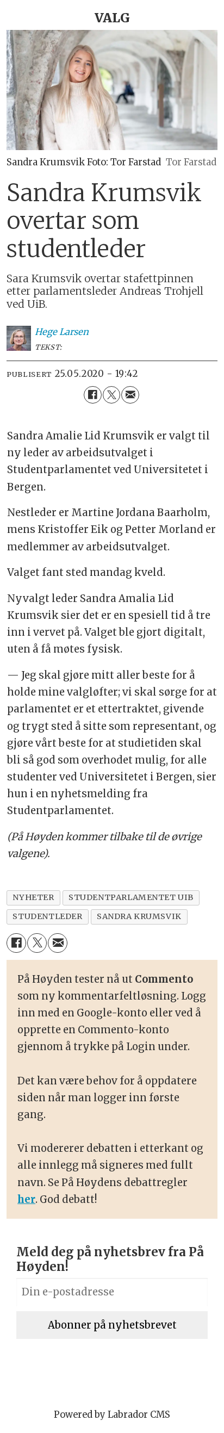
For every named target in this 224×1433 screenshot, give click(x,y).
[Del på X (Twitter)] (111, 395)
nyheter (33, 897)
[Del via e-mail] (130, 395)
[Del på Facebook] (92, 395)
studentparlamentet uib (131, 897)
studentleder (47, 916)
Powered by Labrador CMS (112, 1414)
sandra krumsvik (139, 916)
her (26, 1199)
